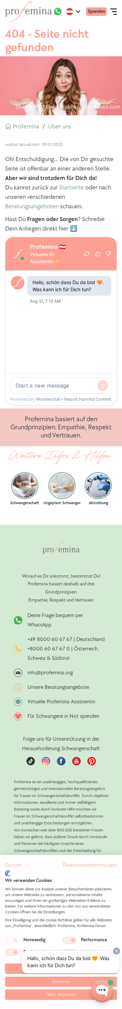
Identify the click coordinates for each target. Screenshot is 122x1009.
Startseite (71, 187)
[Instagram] (46, 764)
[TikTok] (30, 764)
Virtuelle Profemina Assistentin (61, 702)
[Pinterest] (91, 764)
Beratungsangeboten (32, 206)
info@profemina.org (50, 673)
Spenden (96, 11)
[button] (17, 865)
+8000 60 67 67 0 (48, 649)
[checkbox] (12, 940)
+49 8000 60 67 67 (50, 639)
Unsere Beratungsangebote (58, 687)
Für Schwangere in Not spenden (63, 716)
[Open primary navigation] (113, 11)
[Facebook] (61, 764)
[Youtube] (76, 764)
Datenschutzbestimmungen (90, 865)
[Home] (28, 11)
